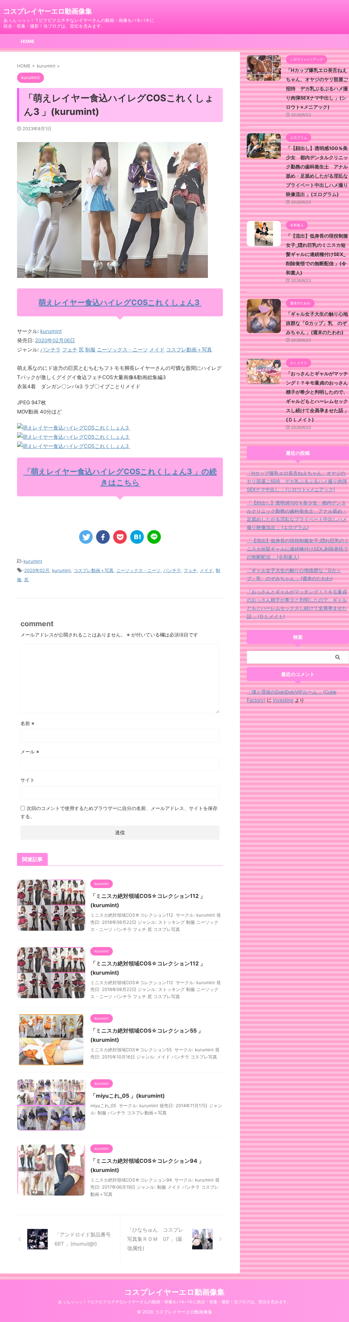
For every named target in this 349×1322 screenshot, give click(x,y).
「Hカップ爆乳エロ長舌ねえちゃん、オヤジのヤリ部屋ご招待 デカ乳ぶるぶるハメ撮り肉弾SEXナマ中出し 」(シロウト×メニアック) (317, 88)
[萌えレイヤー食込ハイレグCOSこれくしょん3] (73, 427)
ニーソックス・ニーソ (122, 349)
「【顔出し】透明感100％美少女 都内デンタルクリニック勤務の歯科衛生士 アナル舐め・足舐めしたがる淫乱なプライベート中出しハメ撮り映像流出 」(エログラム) (297, 515)
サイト (27, 780)
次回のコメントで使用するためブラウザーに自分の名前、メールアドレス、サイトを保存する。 (118, 812)
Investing (283, 700)
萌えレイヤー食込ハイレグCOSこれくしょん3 (120, 302)
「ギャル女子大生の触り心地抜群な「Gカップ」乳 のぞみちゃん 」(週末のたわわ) (317, 323)
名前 (27, 723)
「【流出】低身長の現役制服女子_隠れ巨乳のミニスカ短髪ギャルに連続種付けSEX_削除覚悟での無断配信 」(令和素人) (317, 254)
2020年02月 (36, 570)
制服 (90, 349)
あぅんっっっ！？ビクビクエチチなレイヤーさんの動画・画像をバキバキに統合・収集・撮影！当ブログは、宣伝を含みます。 (174, 1301)
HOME (27, 41)
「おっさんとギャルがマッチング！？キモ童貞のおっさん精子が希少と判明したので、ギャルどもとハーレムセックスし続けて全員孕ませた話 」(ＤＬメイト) (297, 604)
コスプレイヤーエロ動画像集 (47, 11)
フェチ (69, 349)
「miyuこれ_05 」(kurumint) (127, 1095)
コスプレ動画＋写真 (189, 349)
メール (29, 751)
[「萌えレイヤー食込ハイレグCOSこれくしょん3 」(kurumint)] (137, 537)
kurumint (51, 331)
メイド (157, 349)
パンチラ (50, 349)
